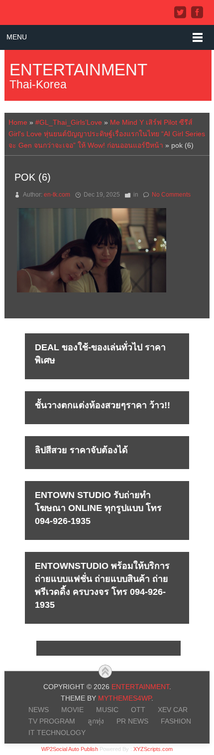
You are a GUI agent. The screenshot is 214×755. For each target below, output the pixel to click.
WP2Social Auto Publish (69, 749)
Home (17, 122)
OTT (138, 710)
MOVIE (72, 710)
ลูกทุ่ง (96, 721)
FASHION (176, 721)
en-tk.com (57, 194)
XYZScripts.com (153, 749)
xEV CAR (173, 710)
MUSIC (107, 710)
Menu (16, 37)
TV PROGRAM (51, 721)
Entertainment (78, 69)
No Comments (171, 194)
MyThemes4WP (124, 698)
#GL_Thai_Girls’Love (68, 122)
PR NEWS (132, 721)
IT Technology (57, 733)
